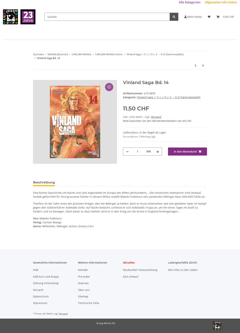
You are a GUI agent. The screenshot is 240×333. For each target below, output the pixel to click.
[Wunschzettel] (209, 16)
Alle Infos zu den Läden (182, 270)
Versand (156, 117)
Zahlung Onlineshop (46, 283)
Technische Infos (88, 303)
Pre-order (84, 276)
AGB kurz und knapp (46, 276)
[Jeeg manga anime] (19, 16)
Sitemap (83, 296)
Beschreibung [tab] (44, 182)
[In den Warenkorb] (36, 78)
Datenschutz (41, 296)
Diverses (83, 283)
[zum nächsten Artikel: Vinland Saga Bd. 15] (203, 65)
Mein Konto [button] (194, 17)
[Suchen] (174, 17)
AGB (35, 270)
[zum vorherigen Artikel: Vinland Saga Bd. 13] (195, 65)
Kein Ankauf (130, 276)
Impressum (40, 303)
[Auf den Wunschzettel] (109, 87)
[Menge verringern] (127, 151)
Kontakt (83, 270)
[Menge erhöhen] (158, 151)
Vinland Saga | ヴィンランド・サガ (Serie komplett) (168, 97)
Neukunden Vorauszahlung (140, 270)
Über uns (84, 290)
